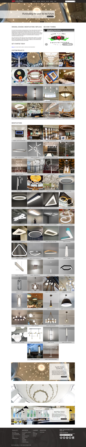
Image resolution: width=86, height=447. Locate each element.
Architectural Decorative (15, 433)
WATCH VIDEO (75, 397)
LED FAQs (23, 434)
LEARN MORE (64, 376)
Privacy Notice (24, 439)
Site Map (23, 438)
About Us (34, 432)
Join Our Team (35, 434)
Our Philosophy (35, 433)
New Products (14, 432)
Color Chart (23, 433)
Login (55, 1)
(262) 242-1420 (62, 430)
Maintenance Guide (25, 437)
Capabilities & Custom (15, 438)
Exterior (13, 437)
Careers (51, 1)
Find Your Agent (42, 432)
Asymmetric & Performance (16, 434)
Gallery (47, 1)
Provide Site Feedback (25, 442)
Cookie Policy (24, 440)
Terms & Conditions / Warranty (26, 432)
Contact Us (43, 1)
